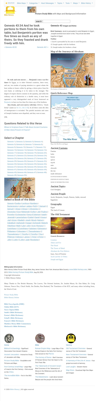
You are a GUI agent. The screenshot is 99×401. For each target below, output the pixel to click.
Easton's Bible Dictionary (13, 315)
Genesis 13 (11, 150)
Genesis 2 (20, 142)
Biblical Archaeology (12, 348)
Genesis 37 (11, 167)
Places (51, 354)
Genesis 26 (21, 158)
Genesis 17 (11, 153)
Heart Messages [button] (47, 3)
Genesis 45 (11, 172)
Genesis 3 (29, 142)
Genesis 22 (21, 156)
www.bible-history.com (78, 269)
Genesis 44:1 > (42, 47)
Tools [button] (68, 3)
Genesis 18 (21, 153)
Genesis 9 (11, 147)
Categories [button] (33, 3)
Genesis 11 (30, 147)
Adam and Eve (56, 243)
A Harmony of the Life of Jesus (78, 361)
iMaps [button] (75, 3)
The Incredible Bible (12, 375)
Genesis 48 (41, 172)
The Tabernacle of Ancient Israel (48, 366)
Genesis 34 (21, 164)
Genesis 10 (20, 147)
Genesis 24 (41, 156)
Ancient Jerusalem (11, 354)
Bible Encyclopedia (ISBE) (14, 304)
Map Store (70, 370)
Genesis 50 (21, 175)
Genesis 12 (40, 147)
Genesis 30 (21, 161)
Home (6, 345)
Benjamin (7, 102)
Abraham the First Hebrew (60, 251)
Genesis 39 (31, 167)
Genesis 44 (41, 170)
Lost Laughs (71, 367)
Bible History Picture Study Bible (20, 272)
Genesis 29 (11, 161)
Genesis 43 (31, 170)
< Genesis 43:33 (10, 47)
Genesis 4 (38, 142)
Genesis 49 (11, 175)
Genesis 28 (41, 158)
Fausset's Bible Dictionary (14, 321)
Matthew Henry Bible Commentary (17, 324)
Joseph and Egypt (57, 259)
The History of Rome (43, 357)
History (69, 345)
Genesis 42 (21, 170)
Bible (37, 345)
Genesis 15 (31, 150)
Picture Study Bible (11, 361)
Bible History (15, 389)
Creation (54, 240)
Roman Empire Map (42, 348)
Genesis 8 (38, 144)
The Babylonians (41, 377)
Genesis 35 (31, 164)
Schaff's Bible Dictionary (13, 318)
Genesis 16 (41, 150)
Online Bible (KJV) (11, 307)
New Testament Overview (76, 354)
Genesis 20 (41, 153)
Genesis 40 (41, 167)
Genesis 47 (31, 172)
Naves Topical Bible (11, 310)
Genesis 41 (11, 170)
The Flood (54, 245)
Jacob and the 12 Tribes (59, 257)
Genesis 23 (31, 156)
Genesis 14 (21, 150)
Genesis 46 (21, 172)
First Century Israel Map (13, 367)
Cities (11, 372)
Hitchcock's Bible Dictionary (15, 326)
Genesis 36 (41, 164)
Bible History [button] (86, 3)
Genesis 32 (41, 161)
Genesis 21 (11, 156)
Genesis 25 (11, 158)
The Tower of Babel (58, 248)
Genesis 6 (20, 144)
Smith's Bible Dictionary (13, 312)
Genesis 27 (31, 158)
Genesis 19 (31, 153)
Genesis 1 (11, 142)
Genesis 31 (31, 161)
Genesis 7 (29, 144)
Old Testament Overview (75, 348)
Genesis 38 (21, 167)
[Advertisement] (26, 62)
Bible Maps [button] (21, 3)
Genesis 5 (11, 144)
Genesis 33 (11, 164)
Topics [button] (60, 3)
